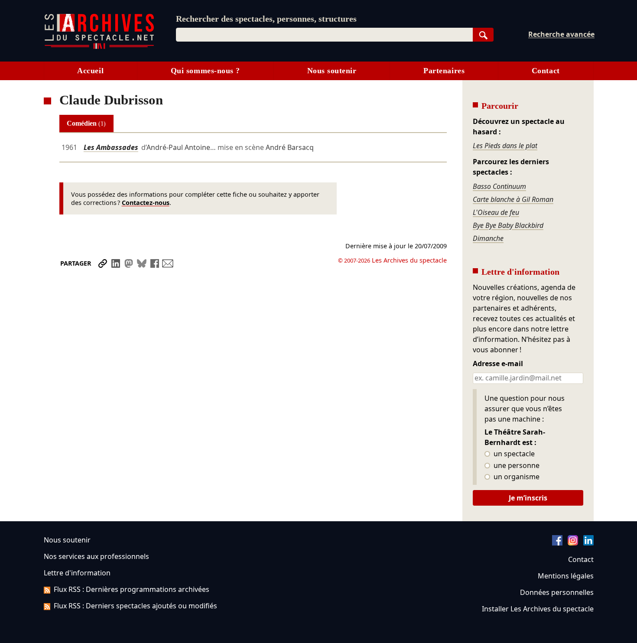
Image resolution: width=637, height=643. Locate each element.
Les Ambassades (111, 147)
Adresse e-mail (498, 364)
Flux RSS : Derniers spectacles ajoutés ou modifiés (135, 606)
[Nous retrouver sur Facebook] (557, 543)
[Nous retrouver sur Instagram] (573, 543)
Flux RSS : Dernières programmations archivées (131, 589)
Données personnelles (557, 592)
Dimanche (488, 238)
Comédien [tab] (86, 123)
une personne (516, 466)
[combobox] (324, 35)
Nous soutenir (332, 70)
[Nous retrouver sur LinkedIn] (588, 543)
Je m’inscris (528, 498)
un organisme (516, 477)
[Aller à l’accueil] (99, 47)
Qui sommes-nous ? (205, 70)
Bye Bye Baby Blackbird (508, 225)
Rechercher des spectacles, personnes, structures (266, 18)
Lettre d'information (77, 573)
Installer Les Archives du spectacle (538, 609)
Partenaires (444, 70)
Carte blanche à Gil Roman (513, 199)
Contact (546, 70)
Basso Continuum (499, 186)
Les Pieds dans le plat (505, 145)
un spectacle (513, 454)
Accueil (90, 70)
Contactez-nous (145, 202)
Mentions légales (566, 576)
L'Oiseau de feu (496, 212)
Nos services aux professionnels (96, 556)
